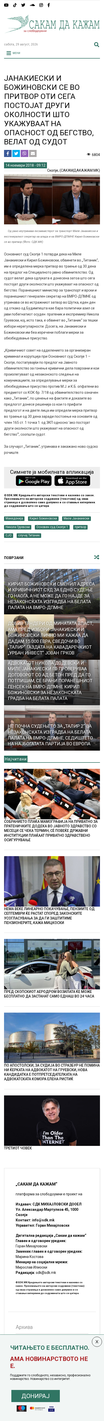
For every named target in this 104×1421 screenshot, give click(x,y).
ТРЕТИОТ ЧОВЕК (18, 1148)
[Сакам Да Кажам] (52, 36)
